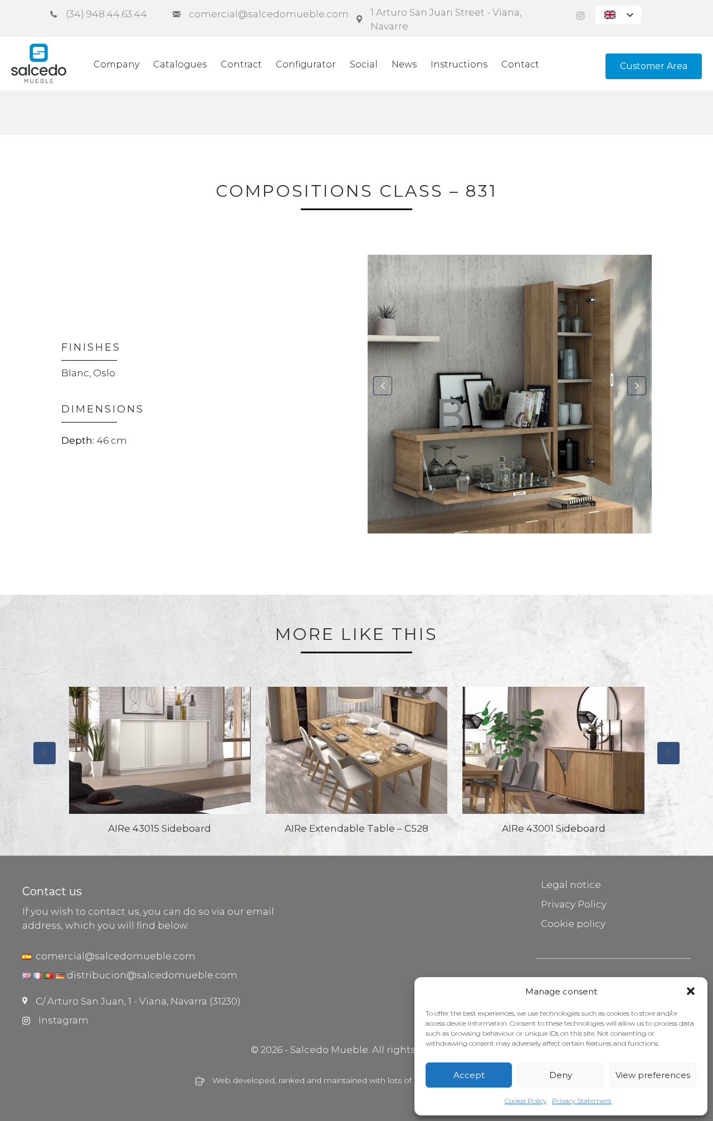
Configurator (306, 64)
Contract (241, 64)
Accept (469, 1075)
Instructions (459, 64)
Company (116, 64)
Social (364, 64)
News (404, 64)
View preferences (653, 1075)
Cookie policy (573, 923)
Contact (520, 64)
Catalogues (180, 64)
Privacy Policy (574, 904)
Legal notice (571, 884)
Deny (560, 1075)
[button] (690, 991)
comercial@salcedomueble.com (113, 956)
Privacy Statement (582, 1100)
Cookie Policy (525, 1100)
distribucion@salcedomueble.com (152, 975)
